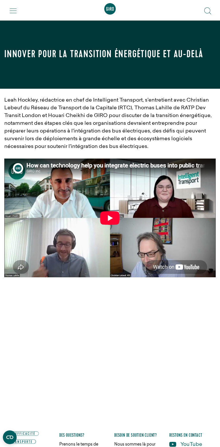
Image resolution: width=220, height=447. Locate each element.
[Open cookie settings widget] (10, 437)
